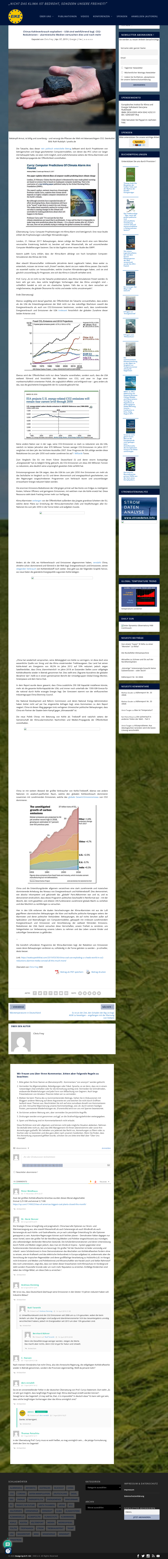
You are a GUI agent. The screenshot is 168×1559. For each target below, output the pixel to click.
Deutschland (60, 1493)
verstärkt (97, 562)
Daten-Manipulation (39, 1493)
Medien (50, 1522)
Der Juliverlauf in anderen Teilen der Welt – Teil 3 (136, 717)
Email (123, 58)
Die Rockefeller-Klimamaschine (135, 653)
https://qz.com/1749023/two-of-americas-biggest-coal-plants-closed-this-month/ (49, 1204)
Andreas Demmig (46, 1311)
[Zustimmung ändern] (8, 1550)
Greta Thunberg (47, 1505)
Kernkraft (47, 1511)
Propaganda (27, 1528)
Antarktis (31, 1488)
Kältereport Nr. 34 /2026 (132, 677)
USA (12, 1534)
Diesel (74, 1493)
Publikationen (67, 16)
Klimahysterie (73, 1511)
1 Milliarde (78, 453)
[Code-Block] (50, 1165)
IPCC (71, 1505)
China (70, 1488)
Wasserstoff (23, 1534)
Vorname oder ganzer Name (133, 48)
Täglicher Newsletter (133, 68)
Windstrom (15, 1540)
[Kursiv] (28, 1165)
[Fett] (24, 1165)
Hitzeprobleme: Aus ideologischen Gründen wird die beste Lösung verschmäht (138, 727)
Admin (31, 1412)
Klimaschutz (50, 1516)
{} (57, 1165)
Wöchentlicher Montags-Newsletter (140, 72)
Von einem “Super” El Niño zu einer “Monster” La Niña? (137, 645)
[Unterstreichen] (31, 1165)
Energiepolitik (36, 1499)
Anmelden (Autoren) (144, 16)
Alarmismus (16, 1488)
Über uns (45, 16)
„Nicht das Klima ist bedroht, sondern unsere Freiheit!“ (57, 4)
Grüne (62, 1505)
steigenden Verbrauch (26, 568)
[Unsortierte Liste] (42, 1165)
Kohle (13, 1522)
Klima (59, 1511)
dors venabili (44, 1415)
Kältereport (37, 1522)
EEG (11, 1499)
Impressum (129, 1489)
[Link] (53, 1165)
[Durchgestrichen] (35, 1165)
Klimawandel (67, 1516)
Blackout (59, 1488)
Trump (70, 1528)
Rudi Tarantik (49, 1337)
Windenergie (49, 1534)
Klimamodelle (17, 1516)
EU (11, 1505)
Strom (40, 1528)
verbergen (36, 500)
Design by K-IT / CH (23, 1556)
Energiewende (54, 1499)
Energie (73, 39)
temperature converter (131, 608)
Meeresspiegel (65, 1522)
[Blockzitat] (46, 1165)
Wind (36, 1534)
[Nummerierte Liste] (39, 1165)
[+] (60, 1165)
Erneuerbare (71, 1499)
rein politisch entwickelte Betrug (56, 148)
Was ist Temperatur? (143, 710)
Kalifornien (16, 1511)
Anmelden (106, 1148)
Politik (13, 1528)
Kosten (23, 1522)
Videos (85, 16)
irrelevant (62, 310)
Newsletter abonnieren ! (27, 1172)
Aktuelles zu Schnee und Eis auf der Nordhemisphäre (137, 660)
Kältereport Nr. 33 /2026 (136, 693)
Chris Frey (48, 39)
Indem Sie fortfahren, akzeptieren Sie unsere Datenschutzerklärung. (138, 78)
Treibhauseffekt (55, 1528)
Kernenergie (32, 1511)
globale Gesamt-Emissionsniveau (83, 797)
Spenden (122, 16)
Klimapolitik (34, 1516)
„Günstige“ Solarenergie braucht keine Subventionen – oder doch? (138, 669)
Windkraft (64, 1534)
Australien (44, 1488)
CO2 (12, 1493)
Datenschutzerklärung (134, 1496)
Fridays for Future (25, 1505)
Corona (21, 1493)
